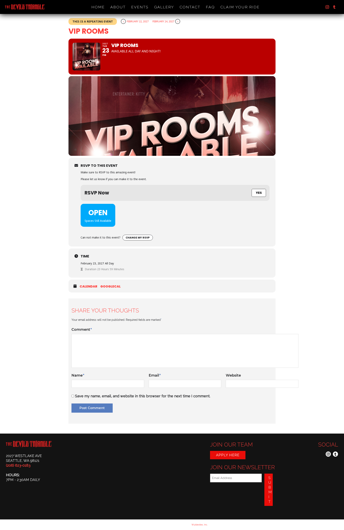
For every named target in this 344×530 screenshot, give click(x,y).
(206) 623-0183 (18, 465)
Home (98, 7)
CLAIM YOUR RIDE (240, 7)
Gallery (164, 7)
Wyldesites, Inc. (200, 524)
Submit (270, 490)
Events (140, 7)
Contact (190, 7)
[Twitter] (334, 7)
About (118, 7)
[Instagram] (327, 7)
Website (233, 375)
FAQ (210, 7)
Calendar (88, 287)
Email (155, 375)
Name (77, 375)
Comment (81, 329)
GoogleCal (110, 287)
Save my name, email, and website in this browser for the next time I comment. (142, 396)
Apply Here (227, 455)
